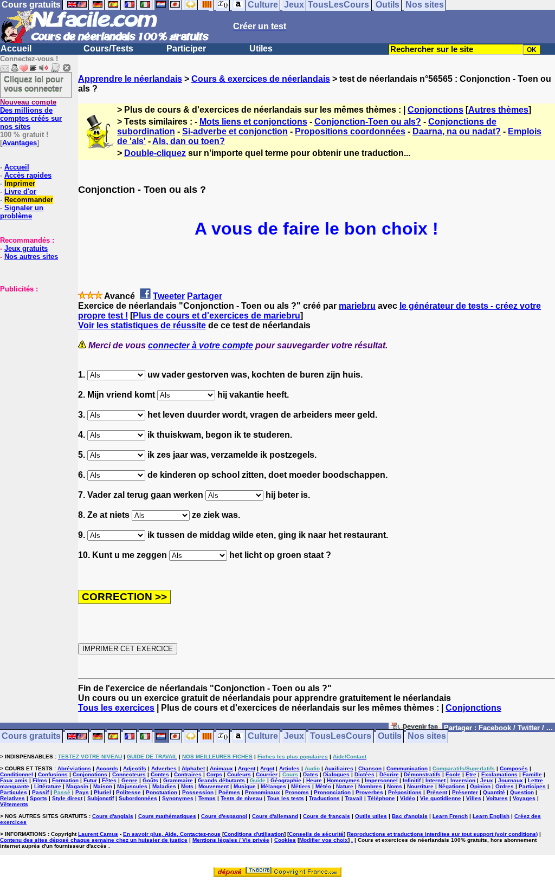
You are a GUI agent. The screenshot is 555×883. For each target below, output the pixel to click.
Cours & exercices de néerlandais (260, 78)
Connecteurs (129, 774)
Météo (323, 786)
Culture (263, 736)
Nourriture (420, 786)
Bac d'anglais (410, 816)
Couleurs (239, 774)
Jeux (294, 736)
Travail (354, 798)
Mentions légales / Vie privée (230, 840)
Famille (532, 774)
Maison (102, 786)
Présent (437, 792)
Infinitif (412, 780)
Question (522, 792)
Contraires (188, 774)
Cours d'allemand (275, 816)
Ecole (453, 774)
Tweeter (169, 296)
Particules (13, 792)
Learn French (450, 816)
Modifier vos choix (323, 840)
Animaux (221, 768)
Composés (514, 768)
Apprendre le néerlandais (130, 78)
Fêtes (109, 780)
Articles (289, 768)
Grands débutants (221, 780)
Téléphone (381, 798)
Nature (344, 786)
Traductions (324, 798)
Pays (82, 792)
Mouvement (213, 786)
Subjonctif (100, 798)
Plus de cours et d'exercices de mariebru (216, 315)
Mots (187, 786)
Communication (407, 768)
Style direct (67, 798)
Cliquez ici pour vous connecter (33, 83)
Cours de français (326, 816)
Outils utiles (371, 816)
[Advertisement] (32, 347)
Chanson (370, 768)
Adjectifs (134, 768)
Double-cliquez (155, 153)
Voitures (497, 798)
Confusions (53, 774)
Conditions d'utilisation (254, 834)
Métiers (301, 786)
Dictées (364, 774)
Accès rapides (27, 175)
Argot (267, 768)
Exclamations (499, 774)
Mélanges (273, 786)
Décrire (389, 774)
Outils (390, 736)
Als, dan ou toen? (188, 141)
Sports (38, 798)
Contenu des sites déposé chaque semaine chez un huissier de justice (94, 840)
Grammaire (178, 780)
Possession (198, 792)
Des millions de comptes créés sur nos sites (31, 114)
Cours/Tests (108, 48)
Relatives (12, 798)
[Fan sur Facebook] (415, 728)
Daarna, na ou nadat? (456, 131)
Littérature (47, 786)
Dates (310, 774)
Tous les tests (285, 798)
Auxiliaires (339, 768)
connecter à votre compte (200, 345)
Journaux (510, 780)
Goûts (150, 780)
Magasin (77, 786)
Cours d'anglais (112, 816)
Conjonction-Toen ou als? (367, 121)
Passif (40, 792)
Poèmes (229, 792)
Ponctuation (161, 792)
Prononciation (332, 792)
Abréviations (74, 768)
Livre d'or (20, 191)
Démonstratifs (422, 774)
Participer (186, 48)
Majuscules (132, 786)
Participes (532, 786)
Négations (451, 786)
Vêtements (14, 804)
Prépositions (405, 792)
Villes (473, 798)
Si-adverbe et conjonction (235, 131)
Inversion (462, 780)
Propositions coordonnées (350, 131)
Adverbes (164, 768)
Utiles (261, 48)
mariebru (357, 305)
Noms (394, 786)
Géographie (285, 780)
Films (40, 780)
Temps (207, 798)
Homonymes (343, 780)
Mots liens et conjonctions (253, 121)
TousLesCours (340, 736)
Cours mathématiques (167, 816)
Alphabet (193, 768)
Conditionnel (16, 774)
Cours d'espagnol (224, 816)
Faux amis (14, 780)
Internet (435, 780)
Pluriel (102, 792)
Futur (90, 780)
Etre (471, 774)
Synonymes (177, 798)
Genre (129, 780)
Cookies (285, 840)
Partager (204, 296)
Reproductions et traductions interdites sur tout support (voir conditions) (442, 834)
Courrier (267, 774)
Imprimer (19, 183)
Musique (245, 786)
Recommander (28, 200)
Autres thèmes (498, 109)
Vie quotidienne (440, 798)
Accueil (16, 48)
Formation (65, 780)
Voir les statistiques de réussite (142, 325)
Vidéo (407, 798)
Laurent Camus (98, 834)
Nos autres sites (31, 256)
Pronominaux (262, 792)
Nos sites (427, 736)
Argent (246, 768)
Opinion (480, 786)
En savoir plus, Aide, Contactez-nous (172, 834)
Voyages (524, 798)
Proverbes (369, 792)
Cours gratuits (31, 736)
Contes (160, 774)
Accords (107, 768)
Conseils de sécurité (316, 834)
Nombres (370, 786)
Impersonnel (381, 780)
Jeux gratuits (26, 248)
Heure (314, 780)
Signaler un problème (21, 212)
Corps (214, 774)
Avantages (19, 143)
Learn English (491, 816)
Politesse (128, 792)
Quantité (494, 792)
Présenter (465, 792)
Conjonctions (435, 109)
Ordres (504, 786)
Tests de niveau (241, 798)
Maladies (164, 786)
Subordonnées (138, 798)
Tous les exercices (116, 707)
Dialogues (336, 774)
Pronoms (297, 792)
